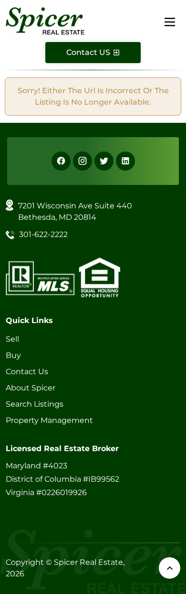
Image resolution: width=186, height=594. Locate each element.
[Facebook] (61, 161)
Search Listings (34, 404)
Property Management (49, 420)
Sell (12, 339)
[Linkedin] (125, 161)
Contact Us (27, 371)
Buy (13, 355)
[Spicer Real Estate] (45, 20)
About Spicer (30, 387)
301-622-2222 (43, 234)
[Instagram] (82, 161)
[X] (104, 161)
